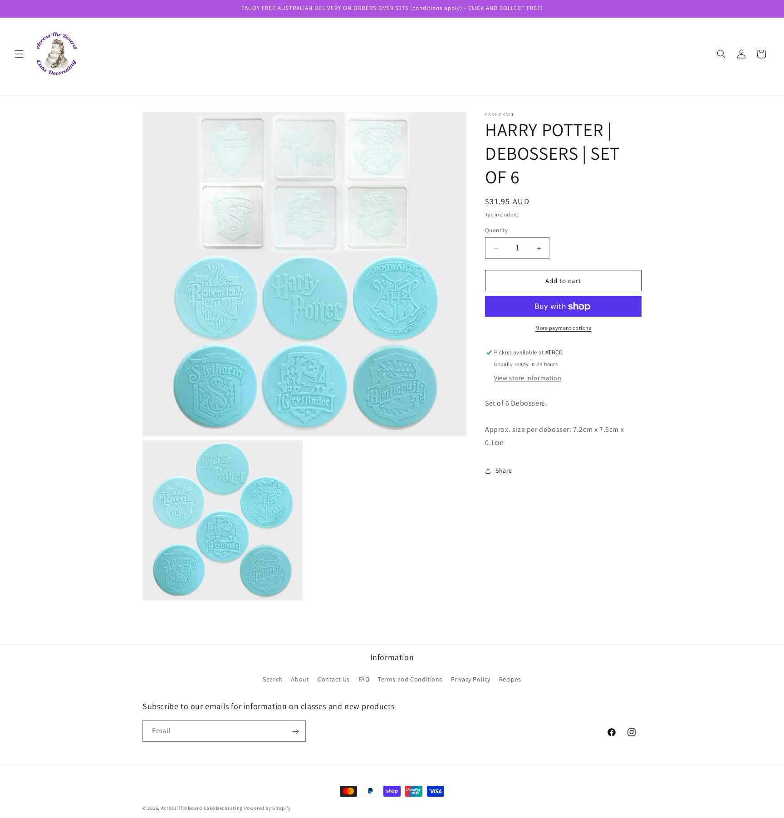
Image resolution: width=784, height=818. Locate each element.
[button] (19, 54)
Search (273, 679)
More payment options (563, 328)
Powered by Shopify (267, 808)
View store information (527, 378)
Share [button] (503, 471)
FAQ (364, 679)
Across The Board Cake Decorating (202, 808)
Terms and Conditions (410, 679)
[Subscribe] (295, 731)
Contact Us (334, 679)
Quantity (496, 231)
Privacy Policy (470, 679)
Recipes (510, 679)
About (300, 679)
